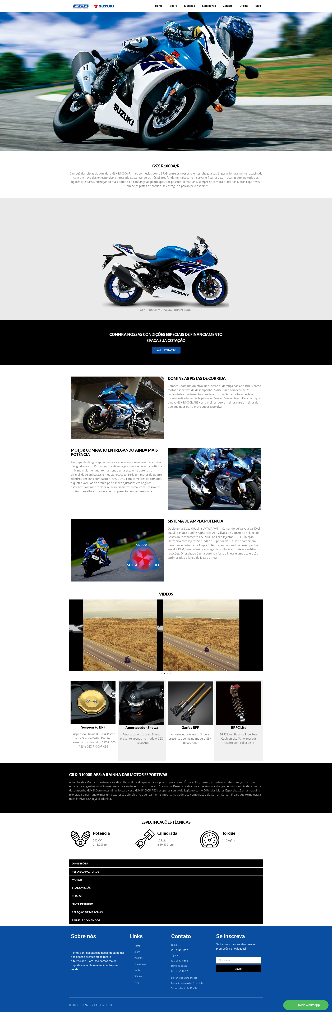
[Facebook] (76, 982)
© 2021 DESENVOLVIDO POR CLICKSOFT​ (94, 1005)
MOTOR (77, 879)
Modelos (189, 5)
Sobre (173, 5)
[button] (72, 635)
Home (159, 5)
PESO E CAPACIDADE (85, 871)
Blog (258, 5)
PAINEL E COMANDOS (86, 920)
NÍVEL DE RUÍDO (82, 904)
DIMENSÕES (80, 863)
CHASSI (77, 895)
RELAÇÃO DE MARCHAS (87, 912)
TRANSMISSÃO (81, 887)
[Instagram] (88, 982)
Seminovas (209, 5)
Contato (228, 5)
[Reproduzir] (166, 635)
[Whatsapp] (100, 982)
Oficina (244, 5)
